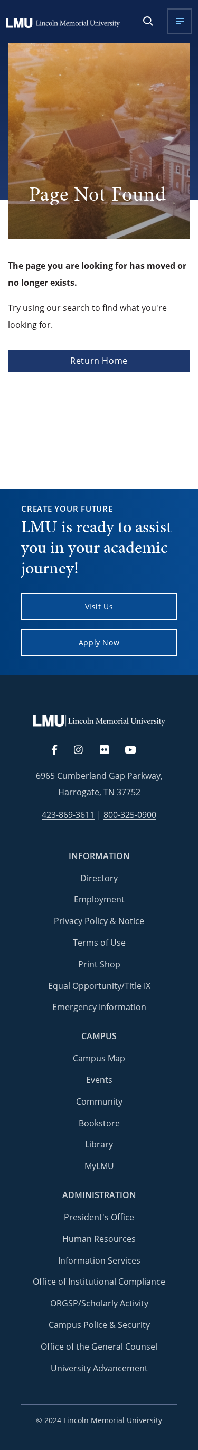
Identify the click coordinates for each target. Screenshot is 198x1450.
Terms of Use (99, 942)
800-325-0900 (129, 815)
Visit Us (99, 606)
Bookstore (99, 1123)
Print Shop (99, 964)
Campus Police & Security (99, 1325)
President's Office (99, 1217)
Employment (99, 899)
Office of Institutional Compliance (99, 1281)
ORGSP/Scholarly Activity (99, 1303)
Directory (99, 878)
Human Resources (99, 1239)
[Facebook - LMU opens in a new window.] (60, 750)
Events (99, 1080)
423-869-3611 (68, 815)
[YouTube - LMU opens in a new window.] (136, 750)
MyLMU (99, 1166)
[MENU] (179, 21)
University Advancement (99, 1368)
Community (99, 1101)
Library (99, 1144)
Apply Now (99, 642)
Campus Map (99, 1058)
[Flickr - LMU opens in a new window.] (110, 750)
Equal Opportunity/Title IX (99, 986)
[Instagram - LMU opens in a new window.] (84, 750)
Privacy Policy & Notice (99, 921)
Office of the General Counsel (99, 1346)
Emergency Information (99, 1007)
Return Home (99, 360)
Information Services (99, 1260)
